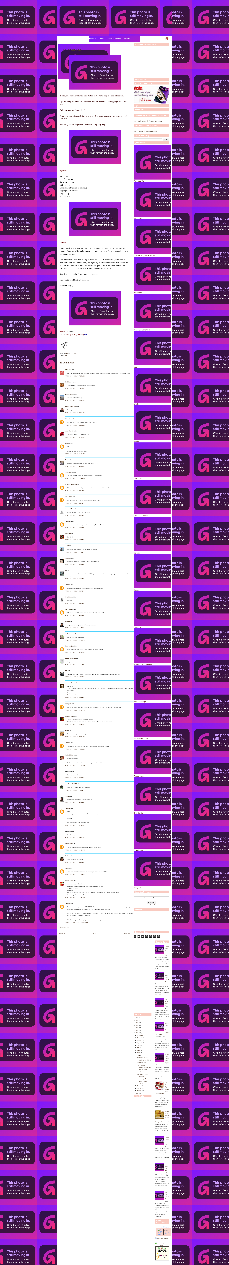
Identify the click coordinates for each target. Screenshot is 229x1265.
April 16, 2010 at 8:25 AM (75, 437)
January (139, 1090)
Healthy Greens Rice (142, 1057)
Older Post (127, 933)
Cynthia (67, 856)
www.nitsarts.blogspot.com (145, 130)
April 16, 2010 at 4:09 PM (75, 564)
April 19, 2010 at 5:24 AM (75, 825)
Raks (66, 868)
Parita (67, 796)
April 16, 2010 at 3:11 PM (75, 527)
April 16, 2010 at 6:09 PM (75, 591)
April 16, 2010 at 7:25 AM (75, 376)
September (140, 1043)
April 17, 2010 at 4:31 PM (75, 677)
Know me (70, 39)
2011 (137, 1030)
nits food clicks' (166, 1232)
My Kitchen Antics (70, 658)
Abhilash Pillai (69, 755)
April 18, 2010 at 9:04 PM (75, 802)
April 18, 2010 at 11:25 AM (75, 765)
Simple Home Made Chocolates (167, 977)
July (138, 1048)
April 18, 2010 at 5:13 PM (75, 778)
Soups (65, 355)
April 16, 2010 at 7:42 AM (75, 388)
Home (61, 39)
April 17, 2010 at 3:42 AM (75, 652)
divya (66, 460)
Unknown (67, 521)
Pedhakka (68, 533)
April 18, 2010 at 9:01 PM (75, 790)
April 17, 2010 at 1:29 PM (75, 664)
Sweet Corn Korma (142, 1072)
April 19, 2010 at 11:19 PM (75, 874)
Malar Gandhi (69, 431)
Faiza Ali (67, 558)
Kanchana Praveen (70, 406)
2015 (137, 1020)
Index (102, 39)
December (140, 1035)
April (138, 1055)
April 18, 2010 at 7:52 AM (75, 737)
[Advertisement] (143, 976)
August (139, 1045)
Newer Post (61, 933)
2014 (137, 1023)
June (138, 1050)
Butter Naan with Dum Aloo (166, 1168)
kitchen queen (69, 394)
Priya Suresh (68, 497)
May (138, 1052)
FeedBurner (155, 905)
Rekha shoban (69, 634)
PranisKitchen (69, 880)
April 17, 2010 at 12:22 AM (75, 640)
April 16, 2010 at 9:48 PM (75, 615)
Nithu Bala (68, 370)
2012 (137, 1028)
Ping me (127, 39)
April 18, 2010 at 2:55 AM (75, 724)
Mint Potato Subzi (166, 1001)
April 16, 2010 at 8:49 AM (75, 466)
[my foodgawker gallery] (162, 1245)
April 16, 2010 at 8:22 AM (75, 425)
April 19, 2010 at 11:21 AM (75, 850)
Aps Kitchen (68, 609)
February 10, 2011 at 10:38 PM (76, 923)
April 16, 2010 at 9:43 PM (75, 603)
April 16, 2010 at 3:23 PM (75, 540)
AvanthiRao (68, 597)
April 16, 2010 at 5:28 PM (75, 579)
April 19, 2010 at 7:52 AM (75, 838)
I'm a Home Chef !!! (71, 784)
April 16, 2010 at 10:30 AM (75, 478)
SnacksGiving (69, 716)
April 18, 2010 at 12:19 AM (75, 710)
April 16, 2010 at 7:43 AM (75, 400)
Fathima (67, 621)
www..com (164, 1227)
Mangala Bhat (69, 509)
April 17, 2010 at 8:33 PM (75, 698)
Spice (66, 730)
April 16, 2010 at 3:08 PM (75, 515)
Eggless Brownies (167, 1140)
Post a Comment (64, 927)
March (139, 1086)
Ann (66, 671)
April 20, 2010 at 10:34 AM (75, 897)
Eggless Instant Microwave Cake (167, 951)
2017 (137, 1018)
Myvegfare (68, 704)
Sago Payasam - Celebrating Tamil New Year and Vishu (144, 1067)
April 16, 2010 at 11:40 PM (75, 628)
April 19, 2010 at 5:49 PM (75, 862)
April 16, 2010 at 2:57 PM (75, 503)
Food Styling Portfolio (87, 39)
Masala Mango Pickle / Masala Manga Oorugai (143, 1081)
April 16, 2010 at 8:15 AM (75, 413)
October (139, 1040)
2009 (137, 1093)
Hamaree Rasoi (69, 683)
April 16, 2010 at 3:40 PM (75, 552)
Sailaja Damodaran (70, 419)
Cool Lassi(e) (69, 382)
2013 (137, 1025)
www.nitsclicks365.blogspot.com (148, 120)
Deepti (67, 546)
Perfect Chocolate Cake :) (144, 1060)
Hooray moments (114, 39)
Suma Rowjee (69, 646)
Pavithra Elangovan (71, 484)
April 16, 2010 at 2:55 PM (75, 491)
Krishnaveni (68, 844)
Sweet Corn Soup (141, 1062)
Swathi (67, 443)
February (140, 1088)
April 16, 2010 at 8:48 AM (75, 454)
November (140, 1038)
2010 (137, 1033)
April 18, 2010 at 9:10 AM (75, 749)
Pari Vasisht (68, 472)
